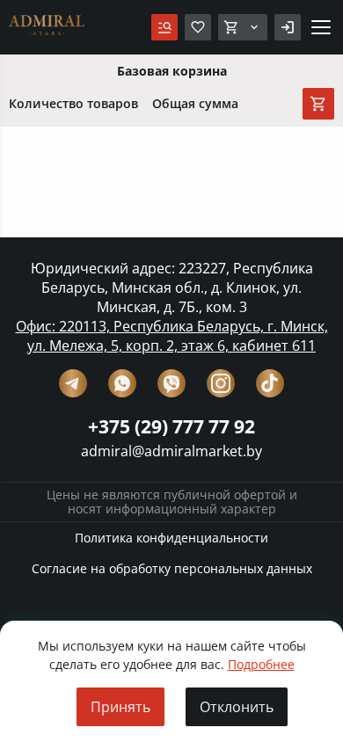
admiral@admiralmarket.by (171, 451)
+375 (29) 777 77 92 (171, 426)
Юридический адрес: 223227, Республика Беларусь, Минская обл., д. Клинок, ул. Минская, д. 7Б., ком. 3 (172, 287)
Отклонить (237, 707)
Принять (120, 707)
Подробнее (261, 664)
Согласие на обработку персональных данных (172, 568)
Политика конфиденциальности (171, 537)
